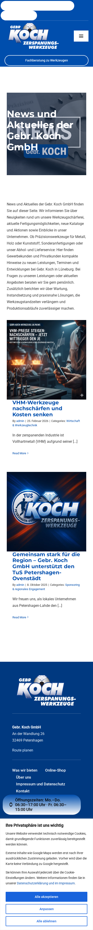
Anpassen (47, 909)
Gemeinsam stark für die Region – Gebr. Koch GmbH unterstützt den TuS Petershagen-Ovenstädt (46, 566)
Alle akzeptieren (46, 897)
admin (20, 420)
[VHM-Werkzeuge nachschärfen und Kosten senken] (46, 359)
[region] (46, 874)
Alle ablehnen (46, 921)
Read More (19, 453)
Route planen (22, 750)
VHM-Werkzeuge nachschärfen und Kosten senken (37, 408)
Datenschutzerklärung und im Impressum (46, 883)
